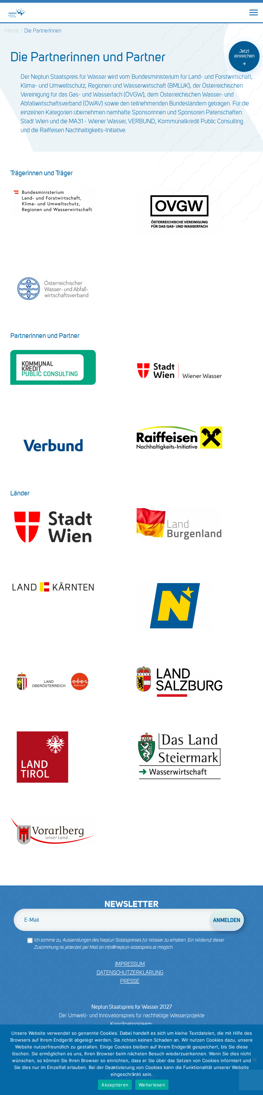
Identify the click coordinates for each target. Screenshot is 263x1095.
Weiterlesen (152, 1084)
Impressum (130, 964)
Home (12, 30)
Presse (129, 981)
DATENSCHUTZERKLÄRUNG (130, 972)
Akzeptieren (114, 1084)
